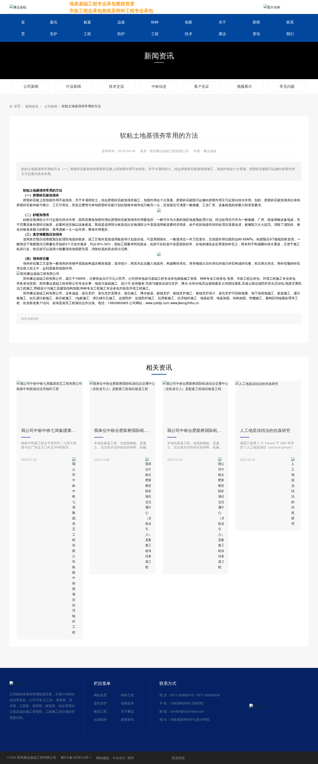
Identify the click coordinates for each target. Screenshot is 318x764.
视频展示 (244, 86)
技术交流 (116, 86)
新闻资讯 (159, 55)
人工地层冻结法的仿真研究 (265, 430)
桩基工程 (100, 711)
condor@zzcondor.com (187, 711)
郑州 (130, 757)
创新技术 (127, 703)
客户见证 (201, 86)
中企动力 (118, 757)
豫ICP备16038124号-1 (76, 757)
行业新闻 (73, 86)
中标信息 (159, 86)
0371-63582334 (208, 695)
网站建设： (104, 757)
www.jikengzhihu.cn (184, 302)
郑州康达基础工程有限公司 (42, 278)
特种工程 (127, 695)
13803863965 (180, 703)
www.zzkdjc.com (157, 302)
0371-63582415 (182, 695)
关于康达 (127, 711)
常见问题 (287, 86)
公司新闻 (31, 86)
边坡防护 (100, 719)
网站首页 (100, 695)
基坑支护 (100, 703)
